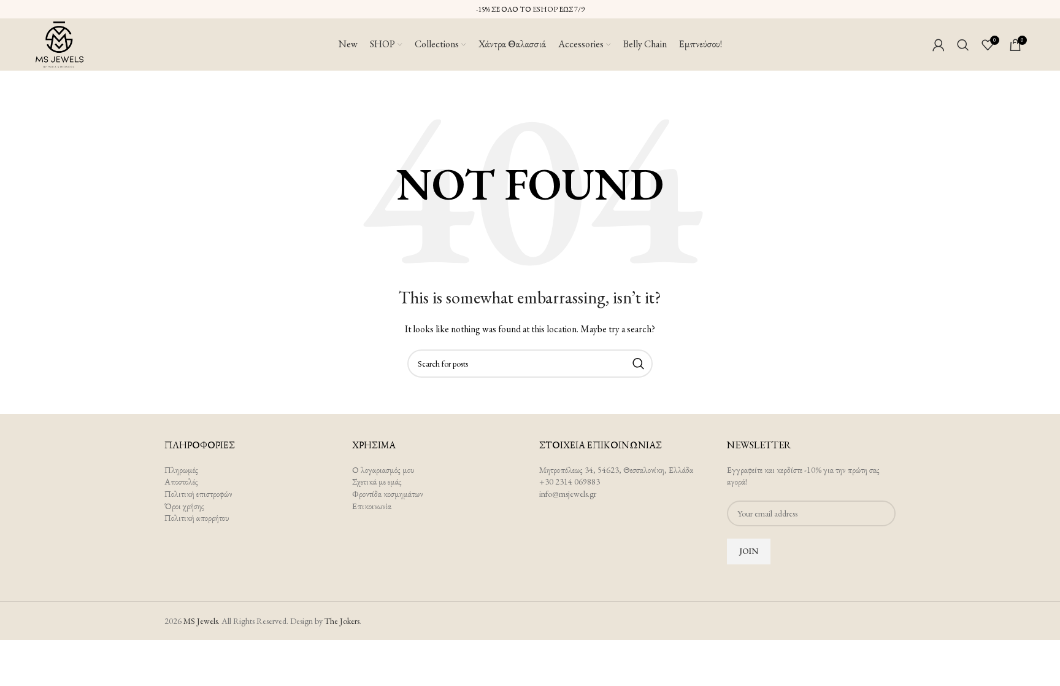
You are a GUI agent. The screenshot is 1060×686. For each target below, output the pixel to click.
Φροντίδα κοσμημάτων (387, 493)
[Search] (963, 45)
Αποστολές (181, 481)
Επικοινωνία (371, 506)
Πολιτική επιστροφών (198, 493)
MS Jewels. (201, 620)
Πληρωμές (181, 469)
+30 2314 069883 (569, 481)
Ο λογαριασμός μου (383, 469)
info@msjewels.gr (567, 493)
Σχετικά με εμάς (377, 481)
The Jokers (342, 620)
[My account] (938, 45)
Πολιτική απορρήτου (196, 517)
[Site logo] (59, 43)
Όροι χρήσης (184, 506)
